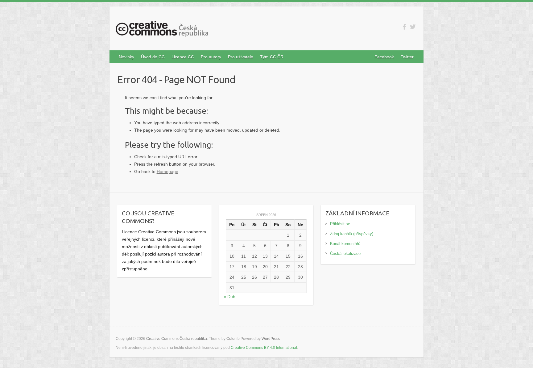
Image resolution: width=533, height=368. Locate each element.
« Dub (229, 296)
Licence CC (182, 56)
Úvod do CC (153, 56)
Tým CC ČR (271, 56)
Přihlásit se (340, 224)
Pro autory (211, 56)
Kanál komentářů (345, 243)
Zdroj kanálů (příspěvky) (351, 233)
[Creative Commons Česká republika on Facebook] (404, 27)
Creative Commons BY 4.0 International (264, 347)
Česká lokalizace (345, 253)
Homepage (167, 171)
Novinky (126, 56)
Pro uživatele (240, 56)
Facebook (384, 56)
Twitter (407, 56)
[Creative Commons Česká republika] (162, 30)
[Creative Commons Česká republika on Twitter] (413, 27)
